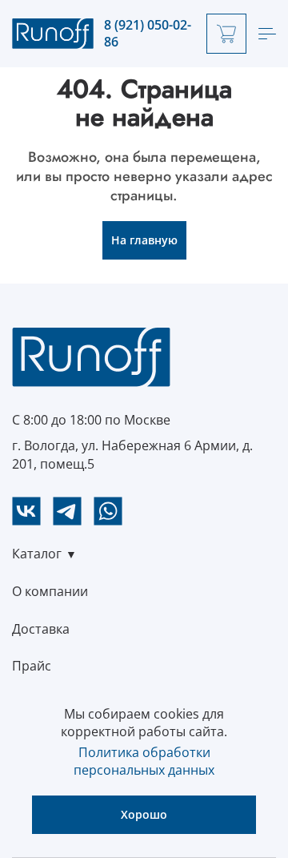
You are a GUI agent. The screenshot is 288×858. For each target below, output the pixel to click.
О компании (50, 591)
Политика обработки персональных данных (144, 761)
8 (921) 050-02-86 (147, 33)
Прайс (31, 666)
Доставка (41, 629)
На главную (144, 240)
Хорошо (144, 814)
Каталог (37, 553)
